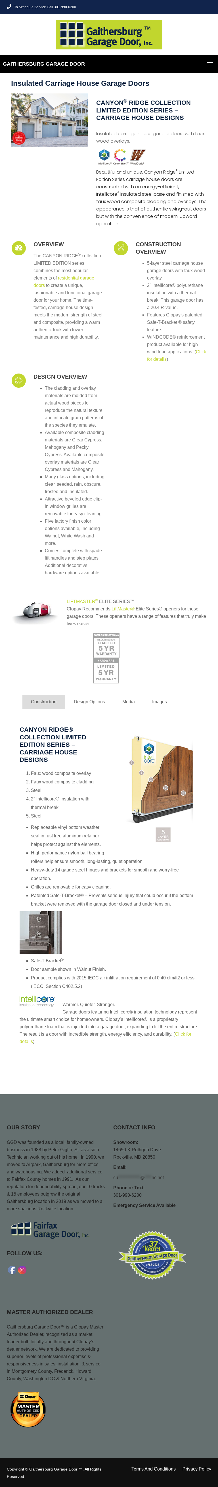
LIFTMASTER (82, 601)
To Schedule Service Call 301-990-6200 (45, 7)
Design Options (89, 701)
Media (128, 701)
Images (159, 701)
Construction (43, 701)
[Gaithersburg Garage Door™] (109, 34)
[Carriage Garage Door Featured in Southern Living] (49, 120)
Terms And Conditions (153, 1469)
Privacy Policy (197, 1469)
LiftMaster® (123, 608)
